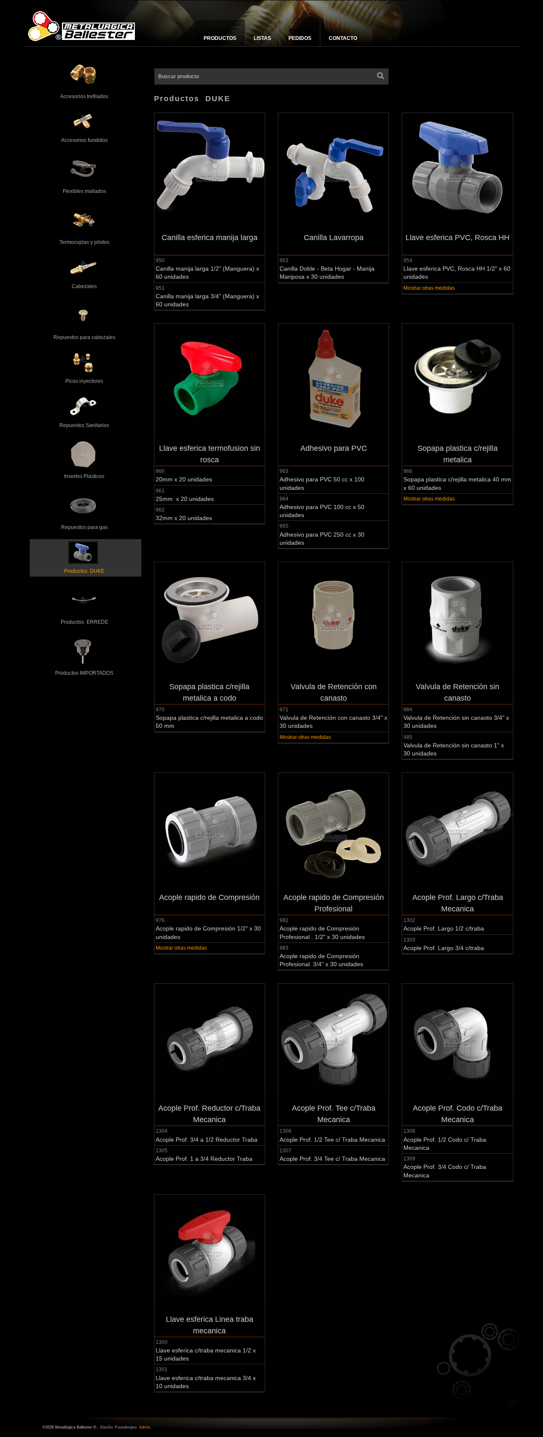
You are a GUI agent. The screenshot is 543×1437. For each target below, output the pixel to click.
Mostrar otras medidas (429, 288)
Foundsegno (126, 1427)
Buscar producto (178, 76)
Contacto (343, 38)
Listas (262, 38)
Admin (144, 1427)
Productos (220, 38)
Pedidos (299, 38)
